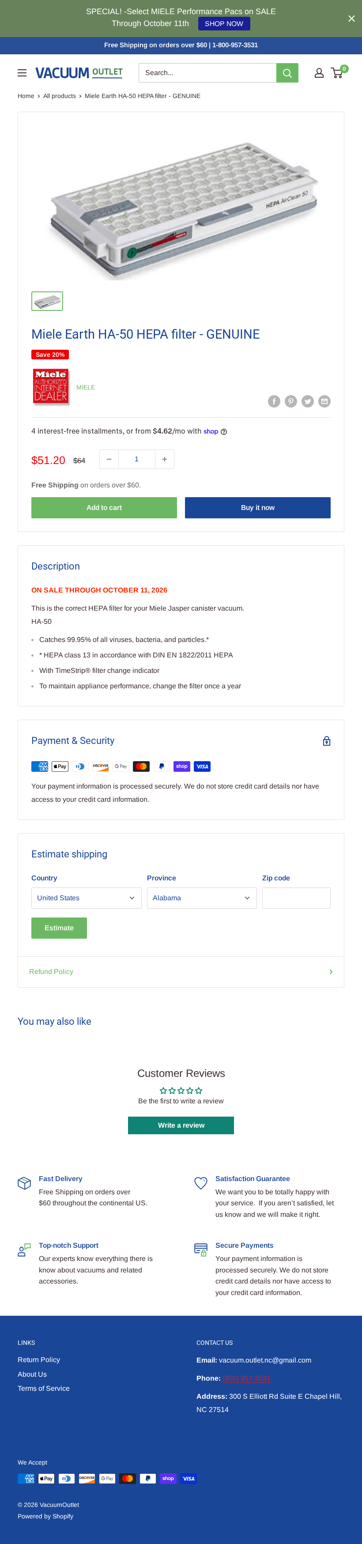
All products (59, 95)
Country (44, 878)
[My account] (319, 73)
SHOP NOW (224, 23)
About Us (32, 1374)
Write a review (181, 1125)
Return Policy (39, 1359)
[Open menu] (22, 72)
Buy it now (258, 507)
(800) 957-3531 (246, 1378)
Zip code (276, 878)
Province (161, 878)
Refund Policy (51, 971)
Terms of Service (44, 1388)
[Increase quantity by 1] (164, 459)
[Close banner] (352, 19)
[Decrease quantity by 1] (109, 459)
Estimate (59, 928)
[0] (337, 73)
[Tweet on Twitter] (308, 401)
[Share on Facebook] (274, 401)
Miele (85, 387)
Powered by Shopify (45, 1516)
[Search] (287, 73)
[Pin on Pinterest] (291, 401)
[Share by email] (324, 401)
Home (26, 95)
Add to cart (104, 507)
